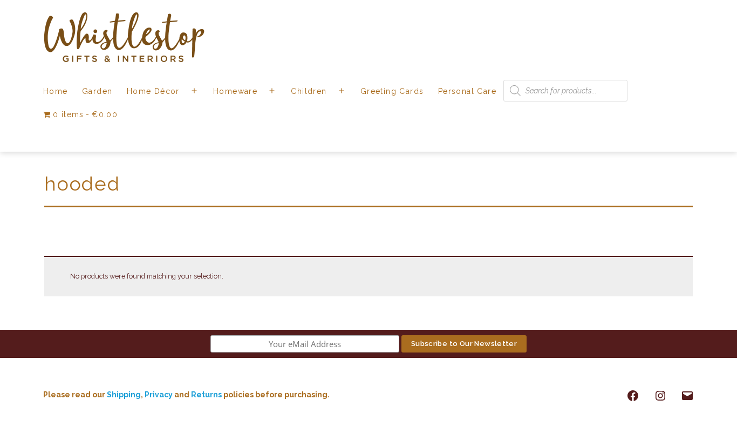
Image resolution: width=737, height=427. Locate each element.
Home (55, 91)
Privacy (159, 394)
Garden (97, 91)
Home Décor (153, 91)
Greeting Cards (392, 91)
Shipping (124, 394)
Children (308, 91)
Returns (207, 394)
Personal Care (467, 91)
